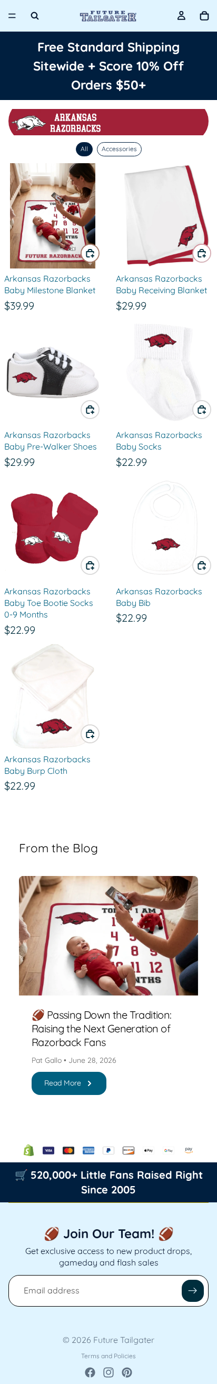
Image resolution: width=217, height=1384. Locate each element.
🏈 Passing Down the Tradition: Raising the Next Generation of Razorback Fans (102, 1028)
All (84, 149)
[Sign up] (193, 1291)
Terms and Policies (108, 1356)
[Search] (34, 15)
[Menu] (12, 16)
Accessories (119, 149)
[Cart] (204, 15)
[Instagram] (108, 1372)
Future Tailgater (123, 1340)
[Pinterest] (127, 1372)
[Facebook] (90, 1372)
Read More (62, 1083)
